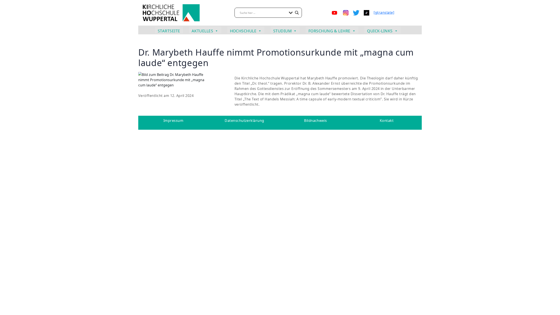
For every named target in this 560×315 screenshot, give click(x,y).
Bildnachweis (315, 120)
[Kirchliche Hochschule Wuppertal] (171, 12)
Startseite (169, 30)
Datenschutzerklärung (244, 120)
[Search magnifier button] (297, 13)
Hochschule (243, 30)
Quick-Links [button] (379, 30)
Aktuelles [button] (202, 30)
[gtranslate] (384, 12)
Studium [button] (282, 30)
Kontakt (387, 120)
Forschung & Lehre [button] (329, 30)
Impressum (173, 120)
